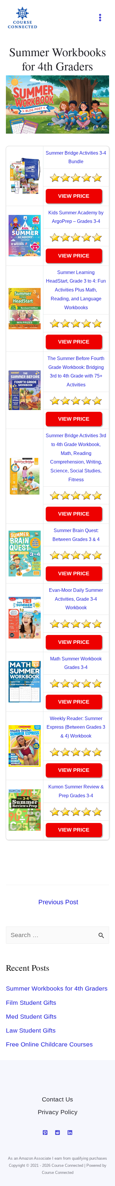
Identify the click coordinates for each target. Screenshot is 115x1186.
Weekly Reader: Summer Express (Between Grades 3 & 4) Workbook (76, 727)
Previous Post (58, 902)
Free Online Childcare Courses (49, 1044)
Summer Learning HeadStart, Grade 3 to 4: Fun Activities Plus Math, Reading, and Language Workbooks (76, 290)
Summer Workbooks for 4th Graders (57, 988)
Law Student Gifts (31, 1030)
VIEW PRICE (73, 196)
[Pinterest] (45, 1132)
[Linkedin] (70, 1132)
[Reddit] (57, 1132)
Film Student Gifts (31, 1002)
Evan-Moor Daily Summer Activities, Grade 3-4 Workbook (76, 599)
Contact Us (57, 1099)
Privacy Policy (58, 1112)
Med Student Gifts (31, 1016)
